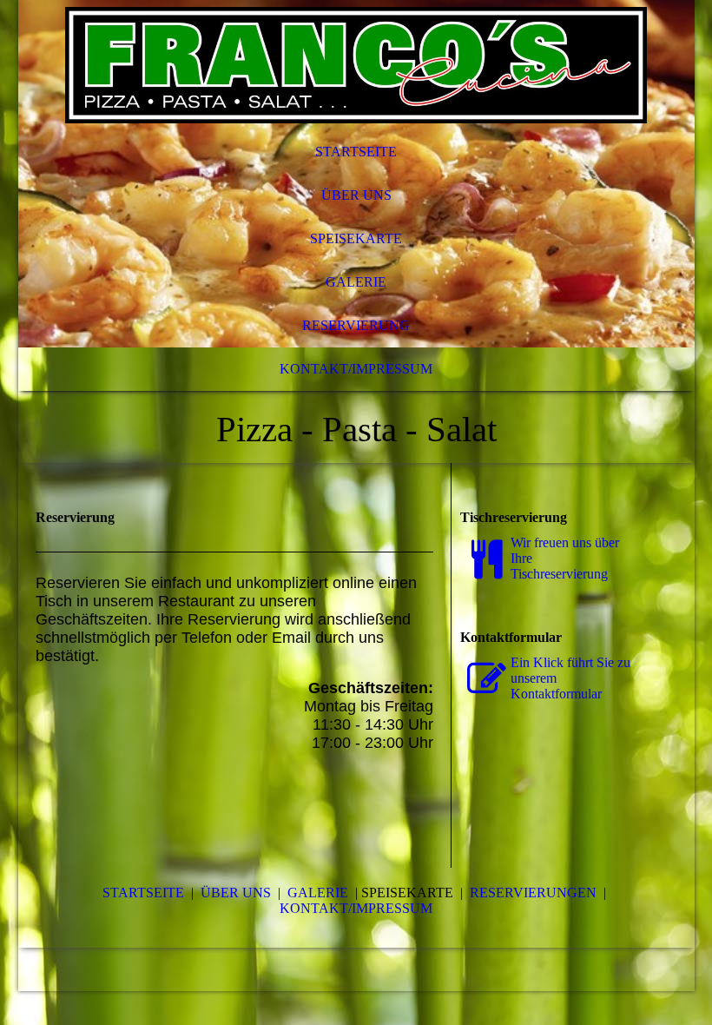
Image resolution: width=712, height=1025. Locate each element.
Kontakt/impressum (356, 908)
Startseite (356, 151)
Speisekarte (356, 238)
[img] (356, 65)
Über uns (356, 195)
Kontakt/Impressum (356, 368)
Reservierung (356, 325)
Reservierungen (533, 892)
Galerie (356, 281)
